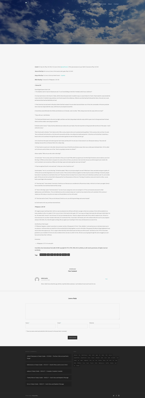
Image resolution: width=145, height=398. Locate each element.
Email (59, 323)
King (90, 360)
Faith (106, 355)
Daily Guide (103, 4)
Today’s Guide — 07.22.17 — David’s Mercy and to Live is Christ (51, 364)
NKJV (110, 360)
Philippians (64, 254)
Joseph (75, 360)
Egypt (97, 355)
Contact (116, 4)
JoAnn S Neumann (31, 356)
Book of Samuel (43, 254)
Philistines (79, 363)
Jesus (118, 357)
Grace (89, 357)
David (48, 254)
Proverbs (92, 363)
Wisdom (77, 365)
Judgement (86, 360)
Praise (84, 363)
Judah (81, 360)
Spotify (63, 75)
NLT (113, 360)
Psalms (96, 363)
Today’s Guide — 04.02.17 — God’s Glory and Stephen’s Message (51, 377)
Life (57, 254)
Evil (99, 355)
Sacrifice (107, 363)
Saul (68, 254)
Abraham (75, 355)
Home (95, 4)
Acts (79, 355)
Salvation (112, 363)
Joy (55, 254)
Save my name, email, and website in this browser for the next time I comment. (47, 331)
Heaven (92, 357)
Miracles (100, 360)
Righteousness (101, 363)
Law (93, 360)
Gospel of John (77, 357)
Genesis (110, 355)
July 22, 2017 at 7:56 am (45, 279)
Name (27, 323)
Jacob (109, 357)
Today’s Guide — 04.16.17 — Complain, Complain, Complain (47, 371)
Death (52, 254)
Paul (116, 360)
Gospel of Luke (84, 357)
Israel (105, 357)
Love (96, 360)
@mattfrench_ (64, 67)
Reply (106, 278)
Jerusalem (113, 357)
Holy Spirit (98, 357)
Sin (74, 365)
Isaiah (102, 357)
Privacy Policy (35, 395)
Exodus (103, 355)
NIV (60, 254)
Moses (104, 360)
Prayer (87, 363)
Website (91, 323)
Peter (75, 363)
